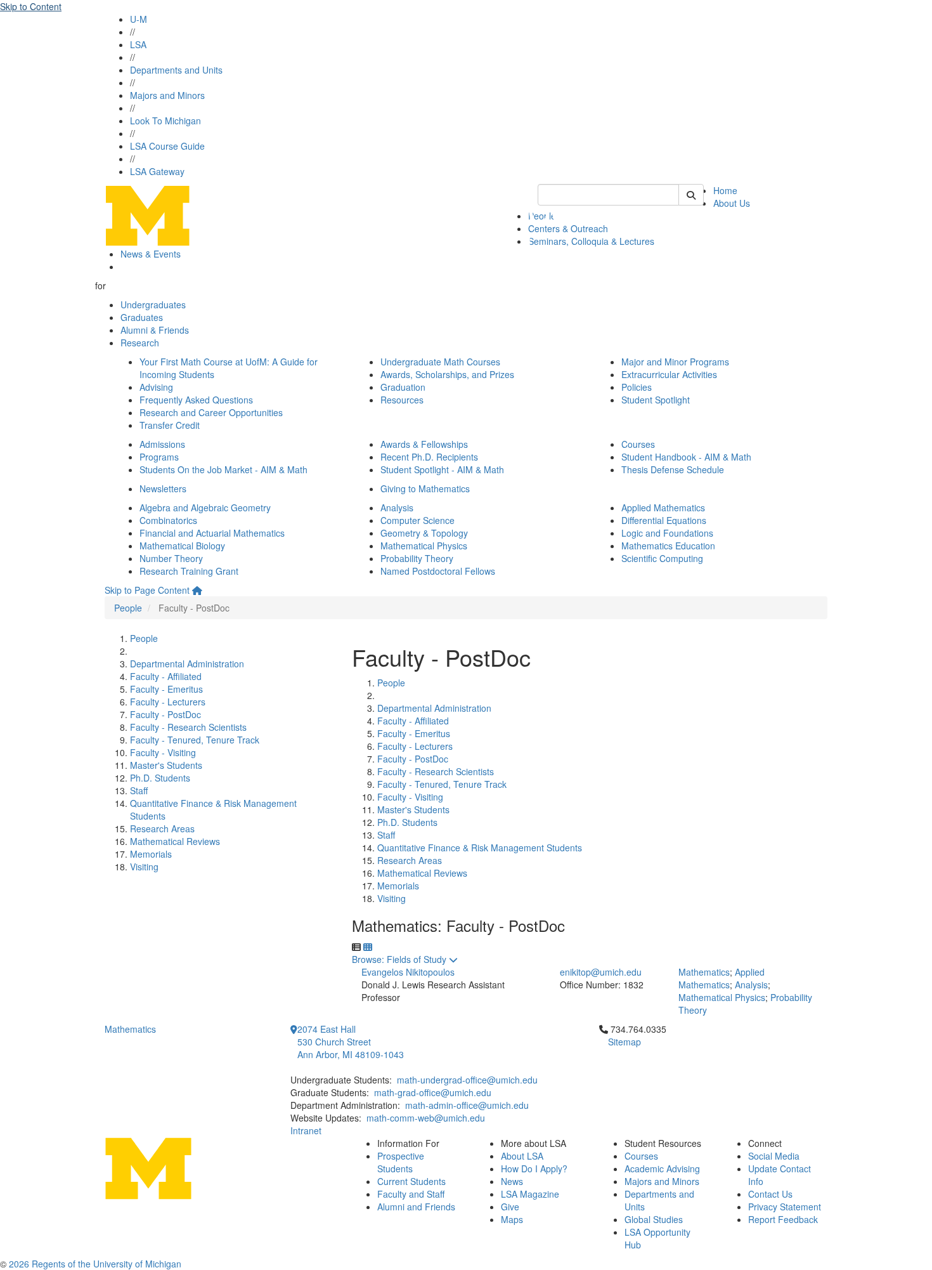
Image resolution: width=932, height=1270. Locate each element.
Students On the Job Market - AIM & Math (223, 469)
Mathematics (704, 972)
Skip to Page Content (147, 590)
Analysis (396, 507)
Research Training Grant (188, 571)
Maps (512, 1219)
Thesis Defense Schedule (672, 469)
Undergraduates (153, 304)
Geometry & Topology (424, 533)
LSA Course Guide (167, 146)
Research (139, 342)
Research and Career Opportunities (211, 412)
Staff (139, 790)
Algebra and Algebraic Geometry (205, 507)
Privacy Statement (784, 1206)
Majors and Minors (167, 95)
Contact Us (770, 1194)
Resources (402, 399)
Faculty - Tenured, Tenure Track (194, 739)
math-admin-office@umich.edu (467, 1105)
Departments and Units (176, 69)
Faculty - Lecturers (167, 701)
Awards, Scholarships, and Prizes (447, 374)
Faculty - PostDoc (165, 714)
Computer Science (417, 520)
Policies (636, 387)
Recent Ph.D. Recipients (429, 456)
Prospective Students (400, 1162)
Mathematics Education (668, 545)
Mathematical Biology (182, 545)
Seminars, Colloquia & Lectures (591, 241)
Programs (159, 456)
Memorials (151, 854)
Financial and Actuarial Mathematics (212, 533)
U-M (138, 19)
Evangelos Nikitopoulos (408, 972)
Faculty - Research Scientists (188, 727)
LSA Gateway (157, 171)
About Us (731, 203)
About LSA (522, 1155)
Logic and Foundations (667, 533)
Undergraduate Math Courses (440, 361)
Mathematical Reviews (175, 841)
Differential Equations (663, 520)
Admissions (162, 444)
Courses (638, 444)
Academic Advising (662, 1168)
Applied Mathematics (663, 507)
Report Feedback (783, 1219)
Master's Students (166, 765)
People (128, 607)
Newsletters (162, 488)
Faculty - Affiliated (166, 676)
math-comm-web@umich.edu (425, 1117)
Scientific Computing (662, 558)
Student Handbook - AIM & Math (686, 456)
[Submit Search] (691, 195)
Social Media (773, 1155)
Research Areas (162, 828)
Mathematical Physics (423, 545)
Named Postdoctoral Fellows (437, 571)
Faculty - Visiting (163, 752)
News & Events (150, 253)
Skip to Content (30, 6)
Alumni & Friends (154, 330)
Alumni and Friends (416, 1206)
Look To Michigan (165, 120)
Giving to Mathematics (425, 488)
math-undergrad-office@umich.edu (467, 1079)
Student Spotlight (655, 399)
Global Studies (654, 1219)
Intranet (305, 1130)
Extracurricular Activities (669, 374)
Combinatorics (168, 520)
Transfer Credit (169, 425)
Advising (156, 387)
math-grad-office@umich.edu (432, 1092)
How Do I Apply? (534, 1168)
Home (725, 190)
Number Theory (171, 558)
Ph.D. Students (160, 777)
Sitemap (624, 1041)
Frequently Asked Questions (196, 399)
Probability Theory (416, 558)
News (512, 1181)
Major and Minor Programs (675, 361)
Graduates (141, 317)
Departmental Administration (187, 663)
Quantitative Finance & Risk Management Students (479, 847)
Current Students (411, 1181)
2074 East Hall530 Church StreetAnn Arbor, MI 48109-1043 (350, 1042)
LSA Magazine (530, 1194)
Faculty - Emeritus (166, 689)
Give (510, 1206)
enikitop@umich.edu (601, 972)
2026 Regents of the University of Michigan (95, 1263)
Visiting (144, 866)
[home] (197, 590)
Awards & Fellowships (424, 444)
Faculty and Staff (410, 1194)
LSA (138, 44)
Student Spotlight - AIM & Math (442, 469)
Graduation (402, 387)
